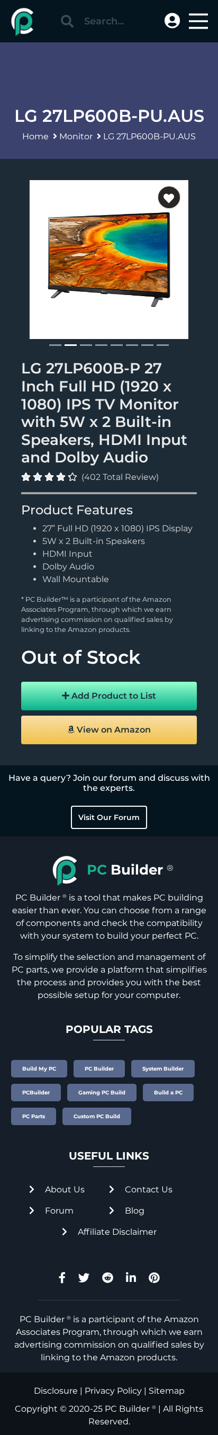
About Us (64, 1189)
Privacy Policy (113, 1391)
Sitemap (167, 1391)
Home (35, 136)
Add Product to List (112, 696)
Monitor (76, 136)
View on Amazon (113, 730)
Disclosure (56, 1391)
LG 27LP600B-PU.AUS (149, 136)
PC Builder (127, 1409)
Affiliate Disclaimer (116, 1232)
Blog (133, 1211)
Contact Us (147, 1189)
